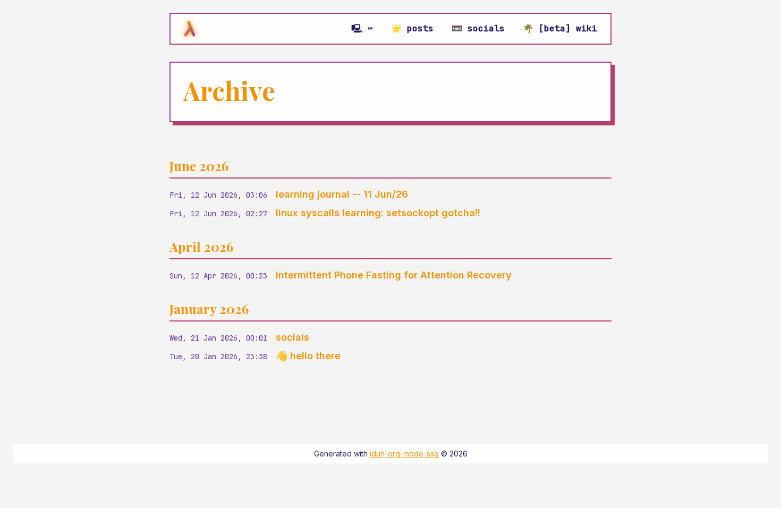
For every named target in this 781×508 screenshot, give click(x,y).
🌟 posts (412, 28)
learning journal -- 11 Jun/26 (342, 194)
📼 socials (478, 28)
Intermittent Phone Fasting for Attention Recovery (394, 275)
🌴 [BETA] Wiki (560, 28)
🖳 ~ (362, 28)
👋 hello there (308, 355)
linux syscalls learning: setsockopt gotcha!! (378, 212)
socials (292, 337)
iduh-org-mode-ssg (404, 453)
